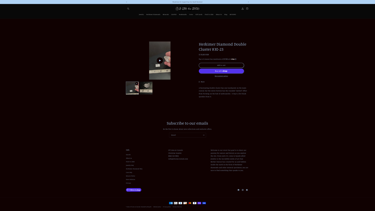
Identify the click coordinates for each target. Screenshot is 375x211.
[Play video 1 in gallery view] (132, 88)
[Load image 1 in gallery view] (146, 88)
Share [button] (203, 82)
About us (129, 158)
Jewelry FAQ (130, 165)
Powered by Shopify (146, 206)
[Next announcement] (248, 2)
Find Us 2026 (130, 161)
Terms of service (177, 206)
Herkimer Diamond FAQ (134, 169)
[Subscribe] (203, 135)
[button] (128, 8)
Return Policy (130, 176)
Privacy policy (167, 206)
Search (128, 154)
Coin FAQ (129, 172)
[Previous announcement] (126, 2)
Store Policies (130, 179)
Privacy (128, 183)
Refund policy (157, 206)
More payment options (221, 76)
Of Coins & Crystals (135, 206)
